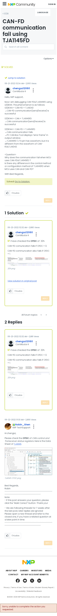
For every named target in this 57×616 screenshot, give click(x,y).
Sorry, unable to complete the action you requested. (23, 608)
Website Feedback (34, 591)
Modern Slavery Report (44, 587)
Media (48, 570)
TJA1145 (17, 444)
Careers (24, 570)
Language (42, 12)
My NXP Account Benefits (35, 574)
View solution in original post (22, 280)
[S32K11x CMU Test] (46, 315)
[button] (33, 90)
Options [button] (48, 58)
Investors (36, 570)
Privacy (7, 587)
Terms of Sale (28, 587)
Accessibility (20, 591)
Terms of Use (16, 587)
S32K (6, 13)
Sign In (52, 4)
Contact (13, 574)
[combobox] (28, 47)
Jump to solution (16, 77)
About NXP (11, 570)
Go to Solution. (22, 181)
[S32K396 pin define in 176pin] (41, 315)
